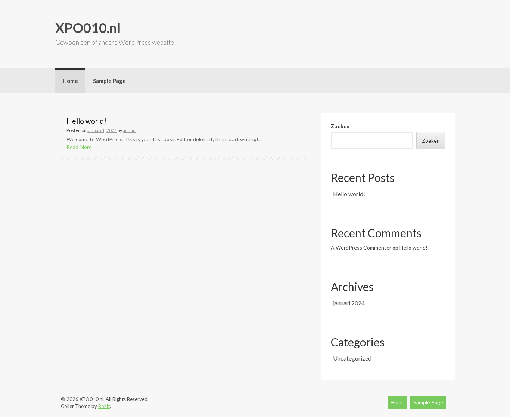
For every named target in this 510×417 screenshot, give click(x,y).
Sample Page (109, 80)
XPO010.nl (88, 27)
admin (129, 130)
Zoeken (340, 126)
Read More (79, 147)
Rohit (104, 406)
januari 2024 (349, 302)
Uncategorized (352, 358)
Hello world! (86, 121)
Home (70, 80)
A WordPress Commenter (361, 247)
